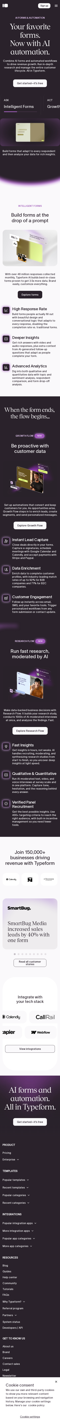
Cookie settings (30, 1416)
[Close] (56, 1381)
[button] (15, 954)
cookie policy (36, 1405)
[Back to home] (6, 6)
